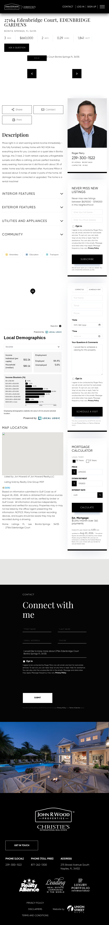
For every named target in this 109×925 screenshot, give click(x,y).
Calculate (87, 507)
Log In (80, 6)
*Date (74, 320)
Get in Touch (21, 845)
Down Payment (79, 478)
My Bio (85, 165)
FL (24, 524)
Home (5, 524)
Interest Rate (78, 490)
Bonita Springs (42, 524)
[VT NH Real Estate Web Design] (75, 909)
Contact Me (76, 165)
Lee (30, 524)
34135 (56, 524)
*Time (74, 331)
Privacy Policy (93, 248)
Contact (67, 6)
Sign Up (91, 6)
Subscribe (87, 259)
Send (38, 698)
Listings (15, 524)
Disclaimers (35, 909)
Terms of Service (94, 423)
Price (74, 467)
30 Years (80, 460)
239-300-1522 (83, 158)
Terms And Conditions (35, 915)
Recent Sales (87, 162)
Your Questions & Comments (85, 342)
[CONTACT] (16, 48)
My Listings (76, 162)
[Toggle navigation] (102, 6)
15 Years (93, 460)
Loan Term (78, 457)
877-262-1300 (39, 864)
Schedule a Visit (95, 289)
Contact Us (79, 289)
